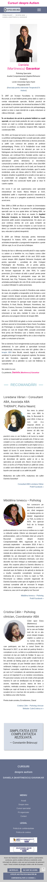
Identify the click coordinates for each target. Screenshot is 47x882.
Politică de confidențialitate (23, 828)
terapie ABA (7, 352)
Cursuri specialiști (23, 808)
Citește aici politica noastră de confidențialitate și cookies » (23, 876)
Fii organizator (23, 812)
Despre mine (20, 15)
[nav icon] (39, 10)
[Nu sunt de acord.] (43, 869)
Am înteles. (13, 870)
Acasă (23, 801)
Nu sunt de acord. (30, 870)
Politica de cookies (23, 832)
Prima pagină (7, 15)
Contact (24, 816)
